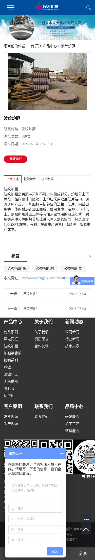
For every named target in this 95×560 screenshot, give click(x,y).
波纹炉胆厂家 (73, 268)
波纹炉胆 (68, 46)
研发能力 (72, 417)
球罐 (7, 367)
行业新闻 (72, 339)
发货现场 (11, 417)
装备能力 (72, 431)
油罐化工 (11, 374)
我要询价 (16, 159)
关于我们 (41, 332)
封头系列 (11, 332)
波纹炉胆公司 (45, 268)
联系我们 (41, 417)
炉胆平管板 (13, 353)
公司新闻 (72, 332)
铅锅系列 (11, 360)
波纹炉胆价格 (17, 268)
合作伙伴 (41, 346)
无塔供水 (11, 381)
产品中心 (50, 46)
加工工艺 (72, 424)
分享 (83, 553)
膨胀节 (9, 388)
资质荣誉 (41, 339)
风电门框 (11, 339)
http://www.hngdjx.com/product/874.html (51, 278)
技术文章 (72, 346)
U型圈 (8, 395)
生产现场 (11, 424)
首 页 (35, 46)
